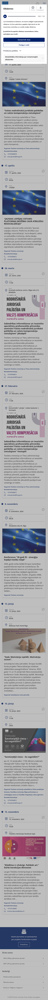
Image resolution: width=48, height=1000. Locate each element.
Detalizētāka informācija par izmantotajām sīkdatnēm (21, 58)
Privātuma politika (10, 51)
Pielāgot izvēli (24, 45)
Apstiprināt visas (24, 40)
